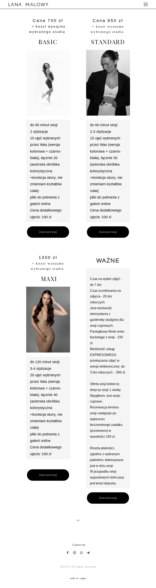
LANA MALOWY (28, 4)
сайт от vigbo (78, 578)
